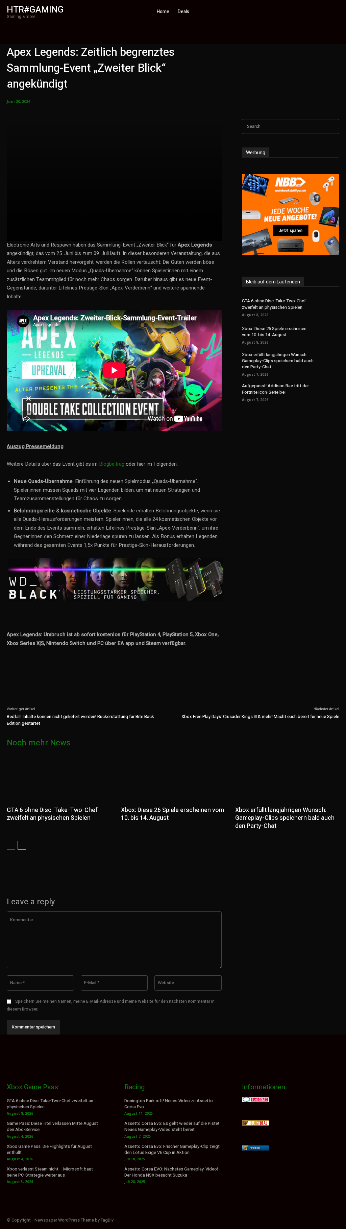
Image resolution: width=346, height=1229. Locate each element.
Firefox (255, 1148)
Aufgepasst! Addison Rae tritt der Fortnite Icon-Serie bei (275, 388)
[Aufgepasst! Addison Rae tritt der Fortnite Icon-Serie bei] (329, 391)
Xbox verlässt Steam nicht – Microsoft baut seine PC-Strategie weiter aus (50, 1172)
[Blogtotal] (255, 1124)
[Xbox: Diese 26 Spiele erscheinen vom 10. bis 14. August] (329, 334)
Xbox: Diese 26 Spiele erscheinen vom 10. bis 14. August (274, 331)
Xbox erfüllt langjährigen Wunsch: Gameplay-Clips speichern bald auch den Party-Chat (278, 360)
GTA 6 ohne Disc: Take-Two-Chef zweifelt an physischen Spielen (274, 304)
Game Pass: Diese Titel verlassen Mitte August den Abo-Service (52, 1126)
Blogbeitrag (111, 464)
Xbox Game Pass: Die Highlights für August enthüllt (49, 1149)
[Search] (332, 126)
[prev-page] (11, 845)
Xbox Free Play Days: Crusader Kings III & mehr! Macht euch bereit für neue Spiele (260, 716)
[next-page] (22, 845)
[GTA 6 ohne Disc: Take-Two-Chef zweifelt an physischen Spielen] (329, 307)
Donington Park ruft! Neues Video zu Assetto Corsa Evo (168, 1103)
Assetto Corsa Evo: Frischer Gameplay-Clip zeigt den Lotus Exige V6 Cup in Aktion (172, 1149)
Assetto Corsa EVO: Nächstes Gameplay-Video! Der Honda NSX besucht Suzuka (171, 1172)
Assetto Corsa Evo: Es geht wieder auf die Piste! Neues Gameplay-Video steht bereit (171, 1126)
